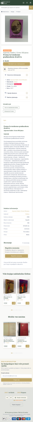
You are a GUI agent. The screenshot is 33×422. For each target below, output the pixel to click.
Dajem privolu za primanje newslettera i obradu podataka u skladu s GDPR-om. (16, 383)
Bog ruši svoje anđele (21, 297)
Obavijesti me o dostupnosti (16, 64)
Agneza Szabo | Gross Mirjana (19, 79)
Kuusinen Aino (21, 295)
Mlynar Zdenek (7, 295)
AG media (25, 412)
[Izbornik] (23, 2)
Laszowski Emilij (21, 337)
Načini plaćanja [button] (12, 97)
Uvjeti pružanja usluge (18, 415)
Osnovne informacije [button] (14, 75)
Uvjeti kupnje (16, 404)
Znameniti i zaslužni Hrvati (22, 340)
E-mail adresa (5, 373)
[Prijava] (27, 2)
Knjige (12, 11)
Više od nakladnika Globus (11, 107)
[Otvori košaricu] (30, 2)
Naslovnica (6, 11)
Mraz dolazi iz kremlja (8, 297)
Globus (15, 82)
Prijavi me (17, 380)
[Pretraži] (31, 7)
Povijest (18, 11)
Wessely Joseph (8, 337)
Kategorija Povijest (9, 111)
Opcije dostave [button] (12, 93)
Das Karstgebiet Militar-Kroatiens (9, 340)
